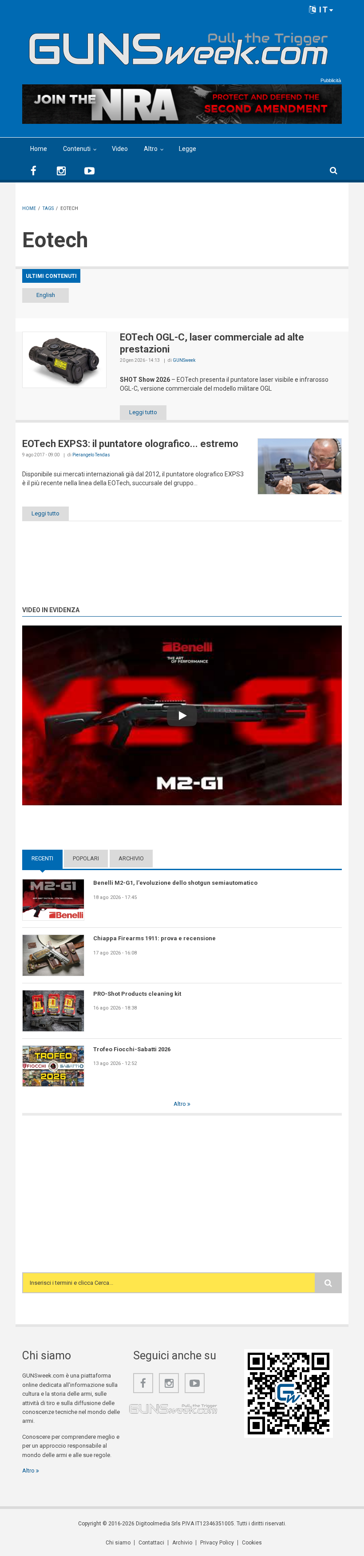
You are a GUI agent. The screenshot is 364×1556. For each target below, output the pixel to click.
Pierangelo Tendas (91, 454)
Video (120, 148)
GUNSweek (184, 360)
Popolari (86, 858)
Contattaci (151, 1542)
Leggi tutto (143, 412)
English (45, 295)
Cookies (252, 1542)
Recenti (47, 858)
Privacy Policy (217, 1542)
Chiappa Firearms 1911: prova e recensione (154, 938)
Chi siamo (118, 1542)
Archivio (131, 858)
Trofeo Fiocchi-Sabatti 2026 (131, 1049)
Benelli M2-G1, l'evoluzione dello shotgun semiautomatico (175, 882)
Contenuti (77, 148)
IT (322, 9)
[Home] (178, 45)
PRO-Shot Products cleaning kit (137, 993)
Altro (151, 148)
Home (38, 148)
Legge (187, 148)
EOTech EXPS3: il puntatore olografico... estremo (130, 443)
